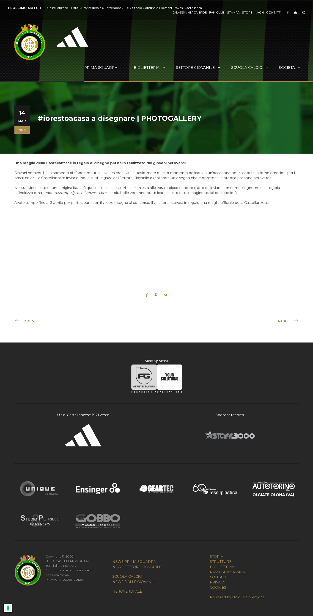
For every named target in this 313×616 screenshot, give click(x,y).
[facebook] (287, 12)
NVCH (259, 12)
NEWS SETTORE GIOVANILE (136, 567)
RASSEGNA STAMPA (227, 572)
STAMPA (233, 12)
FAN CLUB (217, 12)
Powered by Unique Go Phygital (238, 597)
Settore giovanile (195, 67)
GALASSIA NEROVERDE (189, 12)
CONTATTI (273, 12)
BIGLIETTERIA (222, 567)
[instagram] (303, 12)
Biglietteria (147, 67)
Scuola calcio (247, 67)
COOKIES (218, 587)
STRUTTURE (220, 561)
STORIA (216, 556)
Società (287, 67)
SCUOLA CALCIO (127, 576)
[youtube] (295, 12)
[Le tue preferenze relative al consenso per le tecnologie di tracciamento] (8, 608)
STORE (247, 12)
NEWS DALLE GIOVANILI (134, 582)
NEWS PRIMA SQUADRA (134, 561)
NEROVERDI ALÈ (127, 591)
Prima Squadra (101, 67)
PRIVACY (217, 582)
